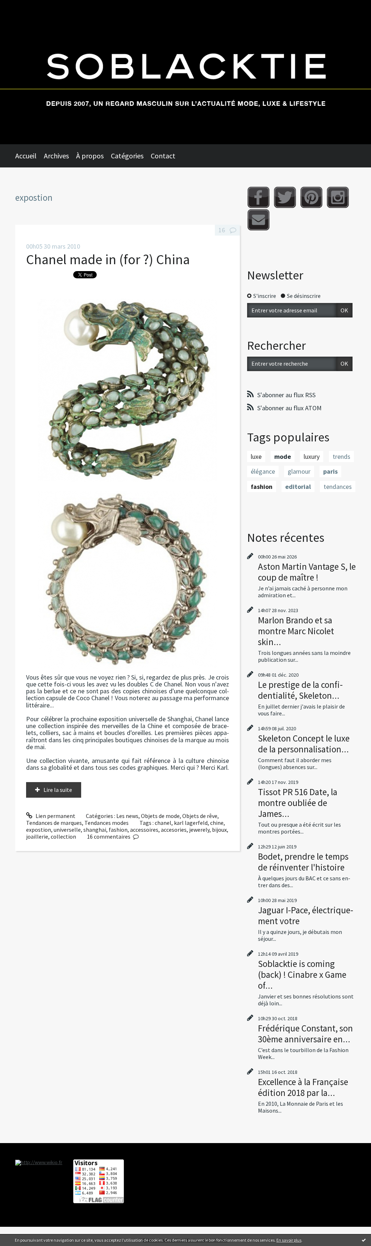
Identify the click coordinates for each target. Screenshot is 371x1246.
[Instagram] (338, 197)
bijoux (219, 829)
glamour (299, 471)
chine (217, 822)
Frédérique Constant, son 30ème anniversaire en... (305, 1033)
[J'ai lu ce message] (364, 1240)
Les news (127, 815)
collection (63, 836)
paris (330, 471)
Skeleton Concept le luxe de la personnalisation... (304, 743)
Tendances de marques (54, 822)
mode (282, 456)
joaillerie (37, 836)
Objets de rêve (199, 815)
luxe (256, 456)
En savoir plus (288, 1240)
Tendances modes (106, 822)
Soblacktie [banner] (185, 72)
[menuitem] (29, 155)
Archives (56, 155)
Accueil (26, 155)
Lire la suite (57, 789)
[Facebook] (258, 197)
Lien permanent (54, 815)
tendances (338, 486)
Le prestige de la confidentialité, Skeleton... (300, 690)
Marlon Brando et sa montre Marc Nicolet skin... (296, 631)
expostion (38, 829)
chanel (163, 822)
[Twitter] (285, 197)
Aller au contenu (24, 6)
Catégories (127, 155)
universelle (67, 829)
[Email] (258, 219)
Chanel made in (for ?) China (108, 259)
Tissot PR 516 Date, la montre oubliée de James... (297, 802)
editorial (298, 486)
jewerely (199, 829)
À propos (90, 155)
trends (341, 456)
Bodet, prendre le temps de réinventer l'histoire (303, 862)
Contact (163, 155)
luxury (312, 456)
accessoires (144, 829)
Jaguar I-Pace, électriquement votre (305, 915)
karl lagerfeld (191, 822)
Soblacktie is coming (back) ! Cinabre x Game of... (302, 974)
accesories (174, 829)
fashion (118, 829)
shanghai (94, 829)
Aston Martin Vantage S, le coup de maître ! (307, 572)
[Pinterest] (311, 197)
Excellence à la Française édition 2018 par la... (303, 1087)
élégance (263, 471)
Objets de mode (160, 815)
